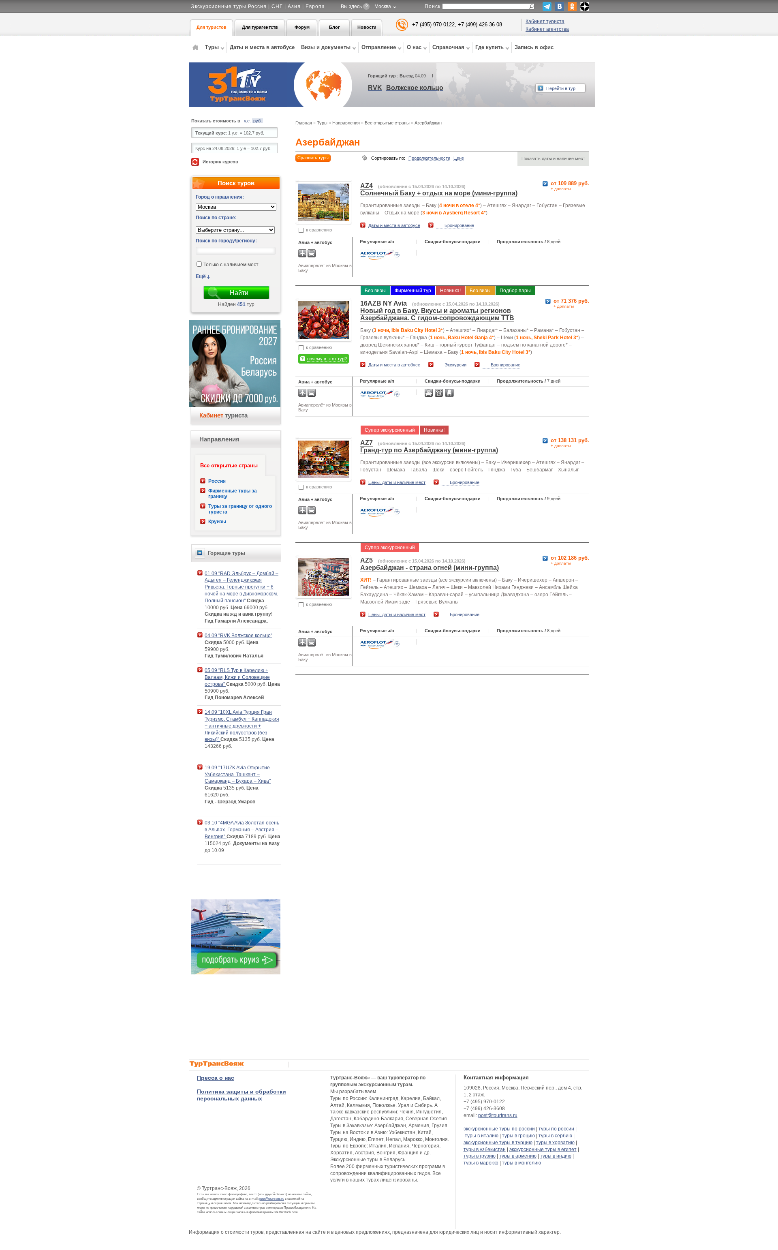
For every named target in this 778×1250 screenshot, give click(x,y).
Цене (458, 158)
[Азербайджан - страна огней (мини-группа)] (323, 593)
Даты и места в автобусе (262, 47)
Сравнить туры (313, 157)
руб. (257, 120)
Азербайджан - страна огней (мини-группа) (429, 567)
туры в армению (517, 1156)
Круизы (217, 521)
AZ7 (366, 442)
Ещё (201, 276)
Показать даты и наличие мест (553, 158)
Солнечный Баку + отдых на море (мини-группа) (438, 193)
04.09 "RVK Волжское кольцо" (238, 635)
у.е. (247, 120)
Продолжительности (429, 158)
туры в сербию (555, 1136)
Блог (334, 27)
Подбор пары (515, 290)
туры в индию (555, 1156)
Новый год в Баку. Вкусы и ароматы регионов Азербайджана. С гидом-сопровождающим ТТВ (437, 314)
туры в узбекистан (485, 1149)
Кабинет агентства (547, 29)
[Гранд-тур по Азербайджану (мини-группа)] (323, 476)
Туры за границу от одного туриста (240, 509)
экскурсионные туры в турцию (498, 1142)
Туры (322, 122)
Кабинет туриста (545, 21)
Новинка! (450, 290)
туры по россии (556, 1129)
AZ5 (366, 560)
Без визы (375, 290)
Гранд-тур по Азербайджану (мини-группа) (429, 450)
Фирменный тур (413, 290)
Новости (366, 27)
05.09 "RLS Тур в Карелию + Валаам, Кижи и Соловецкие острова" (237, 677)
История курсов (220, 161)
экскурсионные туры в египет (543, 1149)
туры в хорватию (555, 1142)
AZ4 (366, 185)
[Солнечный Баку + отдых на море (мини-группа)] (323, 219)
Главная (303, 122)
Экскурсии (455, 364)
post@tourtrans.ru (271, 1199)
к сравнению (319, 229)
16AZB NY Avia (383, 303)
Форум (302, 27)
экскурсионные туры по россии (499, 1129)
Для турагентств (260, 27)
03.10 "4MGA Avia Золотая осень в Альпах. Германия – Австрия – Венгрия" (242, 829)
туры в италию (481, 1136)
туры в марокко (482, 1163)
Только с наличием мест (231, 265)
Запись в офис (534, 47)
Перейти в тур (560, 88)
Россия (217, 481)
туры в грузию (480, 1156)
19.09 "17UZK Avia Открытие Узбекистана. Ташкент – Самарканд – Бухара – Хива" (238, 774)
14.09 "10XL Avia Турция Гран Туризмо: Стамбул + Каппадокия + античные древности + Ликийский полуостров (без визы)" (242, 725)
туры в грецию (518, 1136)
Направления (219, 439)
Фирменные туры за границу (232, 493)
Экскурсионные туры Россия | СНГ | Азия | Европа (258, 6)
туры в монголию (521, 1163)
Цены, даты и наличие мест (396, 482)
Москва (382, 6)
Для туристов (212, 27)
